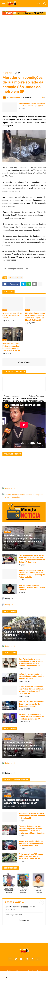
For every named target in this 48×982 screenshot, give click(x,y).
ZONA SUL (19, 278)
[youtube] (21, 959)
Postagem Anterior (11, 396)
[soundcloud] (32, 959)
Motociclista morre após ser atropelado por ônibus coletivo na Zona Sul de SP (32, 676)
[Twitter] (23, 284)
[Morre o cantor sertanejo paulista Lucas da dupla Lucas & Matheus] (9, 589)
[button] (3, 4)
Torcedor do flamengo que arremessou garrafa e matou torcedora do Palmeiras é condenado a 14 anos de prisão (32, 829)
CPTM (17, 73)
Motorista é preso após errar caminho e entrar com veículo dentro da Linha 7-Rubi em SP (35, 316)
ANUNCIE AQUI (24, 362)
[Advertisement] (24, 44)
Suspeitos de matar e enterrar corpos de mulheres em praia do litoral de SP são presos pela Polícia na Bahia (32, 573)
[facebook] (10, 959)
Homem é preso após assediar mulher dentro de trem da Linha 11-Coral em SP (32, 815)
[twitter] (16, 959)
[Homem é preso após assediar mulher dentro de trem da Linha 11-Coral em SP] (9, 817)
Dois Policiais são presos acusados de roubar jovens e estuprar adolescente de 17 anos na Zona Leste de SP (31, 662)
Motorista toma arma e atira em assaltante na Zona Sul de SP (32, 104)
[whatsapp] (37, 959)
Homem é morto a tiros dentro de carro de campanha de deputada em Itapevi (31, 704)
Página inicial (7, 73)
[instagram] (27, 959)
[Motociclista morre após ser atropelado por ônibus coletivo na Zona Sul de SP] (9, 677)
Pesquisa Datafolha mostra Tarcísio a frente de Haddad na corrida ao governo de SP (31, 716)
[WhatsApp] (28, 284)
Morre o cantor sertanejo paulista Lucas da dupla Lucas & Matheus (32, 587)
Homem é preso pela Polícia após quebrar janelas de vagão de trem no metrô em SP (11, 347)
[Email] (34, 284)
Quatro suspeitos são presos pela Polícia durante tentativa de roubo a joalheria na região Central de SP (32, 690)
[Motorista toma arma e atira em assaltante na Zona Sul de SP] (9, 107)
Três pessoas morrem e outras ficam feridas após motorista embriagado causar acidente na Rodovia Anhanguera (32, 558)
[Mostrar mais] (40, 284)
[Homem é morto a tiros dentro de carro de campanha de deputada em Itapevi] (9, 705)
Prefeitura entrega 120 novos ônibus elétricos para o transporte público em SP (31, 856)
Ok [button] (6, 977)
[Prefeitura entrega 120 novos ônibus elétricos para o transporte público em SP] (9, 857)
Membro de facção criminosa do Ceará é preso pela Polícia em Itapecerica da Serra (31, 843)
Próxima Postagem (36, 396)
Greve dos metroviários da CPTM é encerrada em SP (12, 315)
